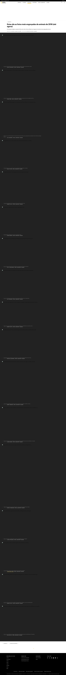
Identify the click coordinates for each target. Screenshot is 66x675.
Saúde (7, 668)
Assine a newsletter (5, 0)
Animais (5, 643)
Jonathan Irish (10, 571)
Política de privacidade (22, 671)
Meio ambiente (8, 659)
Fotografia (8, 665)
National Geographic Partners (25, 659)
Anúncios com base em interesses (38, 671)
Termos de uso (15, 671)
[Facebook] (47, 658)
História (8, 660)
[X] (49, 658)
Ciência (7, 662)
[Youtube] (55, 658)
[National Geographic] (1, 2)
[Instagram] (51, 658)
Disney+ (63, 0)
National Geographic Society (25, 660)
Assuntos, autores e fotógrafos (25, 657)
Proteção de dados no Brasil (47, 671)
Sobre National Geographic (29, 671)
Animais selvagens (13, 643)
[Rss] (57, 658)
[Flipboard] (53, 658)
